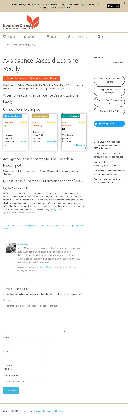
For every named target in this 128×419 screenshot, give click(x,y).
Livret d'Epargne (71, 116)
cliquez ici (57, 209)
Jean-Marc (19, 78)
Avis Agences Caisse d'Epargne (44, 78)
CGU (61, 411)
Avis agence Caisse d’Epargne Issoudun (66, 225)
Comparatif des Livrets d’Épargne (109, 91)
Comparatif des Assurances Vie (109, 102)
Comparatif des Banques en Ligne (109, 80)
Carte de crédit (41, 116)
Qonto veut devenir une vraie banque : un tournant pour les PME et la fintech (107, 145)
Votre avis (7, 300)
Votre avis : (8, 365)
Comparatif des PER (109, 111)
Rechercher (99, 57)
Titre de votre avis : (12, 375)
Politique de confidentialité (46, 411)
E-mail (6, 351)
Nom (6, 337)
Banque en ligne (12, 116)
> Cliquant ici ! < (63, 7)
